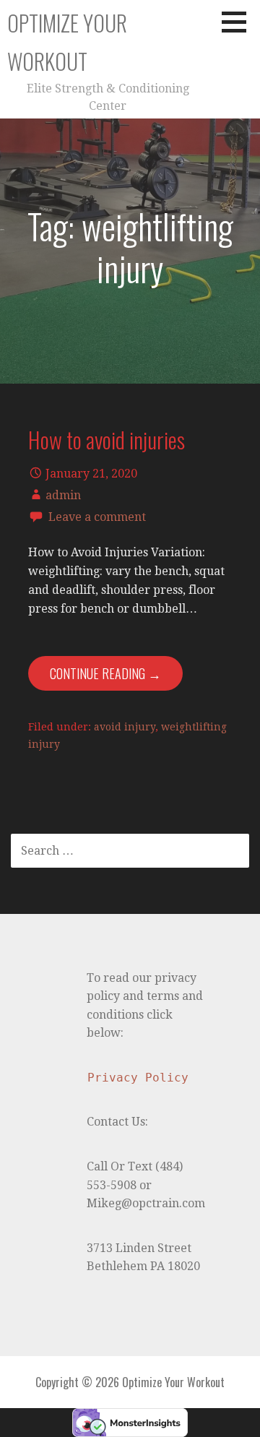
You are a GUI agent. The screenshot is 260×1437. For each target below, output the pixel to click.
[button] (239, 21)
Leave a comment (97, 517)
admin (63, 495)
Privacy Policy (137, 1077)
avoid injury (124, 727)
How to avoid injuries (106, 439)
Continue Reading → (105, 673)
